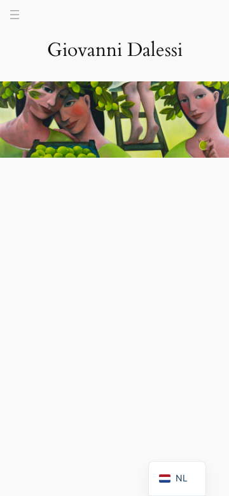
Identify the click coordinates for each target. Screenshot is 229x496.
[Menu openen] (14, 14)
